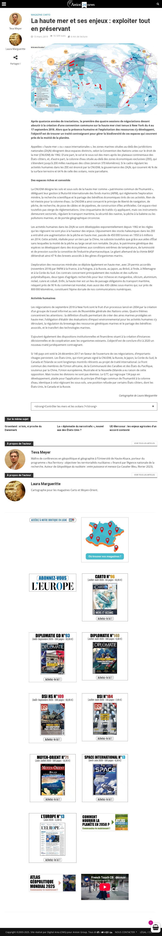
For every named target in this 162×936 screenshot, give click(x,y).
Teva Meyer (15, 28)
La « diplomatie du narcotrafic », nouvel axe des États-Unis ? (80, 428)
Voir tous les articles (144, 443)
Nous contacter (125, 932)
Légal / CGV (146, 932)
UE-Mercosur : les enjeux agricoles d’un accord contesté (133, 428)
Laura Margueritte (15, 48)
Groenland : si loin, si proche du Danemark (23, 428)
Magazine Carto (40, 14)
